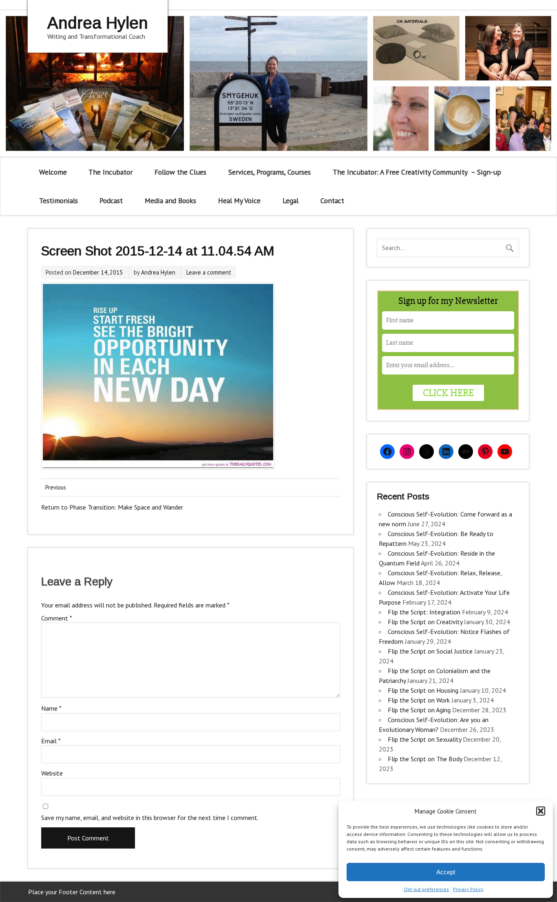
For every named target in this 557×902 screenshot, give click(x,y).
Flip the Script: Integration (424, 612)
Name (51, 708)
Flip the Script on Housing (423, 690)
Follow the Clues (180, 172)
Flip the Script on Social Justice (430, 651)
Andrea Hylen (158, 272)
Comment (56, 618)
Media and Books (170, 200)
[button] (541, 811)
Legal (290, 200)
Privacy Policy (468, 889)
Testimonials (58, 200)
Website (52, 773)
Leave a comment (208, 272)
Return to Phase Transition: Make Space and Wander (112, 507)
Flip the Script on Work (419, 700)
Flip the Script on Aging (419, 710)
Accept (445, 872)
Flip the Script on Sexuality (424, 739)
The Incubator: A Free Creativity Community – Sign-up (417, 172)
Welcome (53, 172)
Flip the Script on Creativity (425, 622)
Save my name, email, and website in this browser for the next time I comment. (150, 817)
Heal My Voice (239, 200)
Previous (55, 487)
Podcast (111, 200)
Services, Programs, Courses (269, 172)
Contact (332, 200)
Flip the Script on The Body (425, 759)
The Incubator (110, 172)
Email (51, 741)
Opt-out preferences (426, 889)
